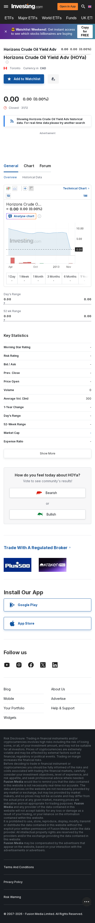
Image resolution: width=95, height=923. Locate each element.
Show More (47, 453)
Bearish (51, 493)
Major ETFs (27, 18)
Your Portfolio (14, 708)
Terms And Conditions (19, 867)
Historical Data (32, 177)
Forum (45, 165)
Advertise (58, 699)
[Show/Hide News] (31, 188)
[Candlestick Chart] (8, 188)
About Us (58, 689)
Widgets (10, 718)
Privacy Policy (13, 882)
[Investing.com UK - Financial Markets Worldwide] (27, 6)
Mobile (9, 699)
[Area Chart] (14, 188)
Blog (7, 689)
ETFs (9, 18)
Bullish (51, 514)
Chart (29, 165)
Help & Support (62, 708)
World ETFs (52, 18)
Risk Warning (12, 897)
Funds (71, 18)
